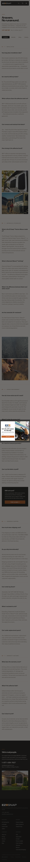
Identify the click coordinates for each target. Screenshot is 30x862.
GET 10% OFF (8, 436)
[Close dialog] (28, 422)
